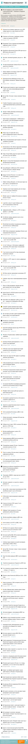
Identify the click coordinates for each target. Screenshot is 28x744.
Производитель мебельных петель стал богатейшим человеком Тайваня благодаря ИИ (14, 80)
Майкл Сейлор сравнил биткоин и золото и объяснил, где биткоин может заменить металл (14, 598)
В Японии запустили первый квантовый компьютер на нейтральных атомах (13, 349)
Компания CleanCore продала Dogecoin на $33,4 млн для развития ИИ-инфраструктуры (14, 606)
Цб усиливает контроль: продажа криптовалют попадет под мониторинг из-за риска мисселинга (14, 713)
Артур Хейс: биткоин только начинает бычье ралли (14, 96)
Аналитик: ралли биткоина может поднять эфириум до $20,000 (14, 405)
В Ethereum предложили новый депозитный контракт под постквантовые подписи (14, 370)
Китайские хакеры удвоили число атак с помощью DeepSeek (13, 217)
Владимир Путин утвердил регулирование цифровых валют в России (14, 44)
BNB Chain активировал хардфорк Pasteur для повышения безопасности (15, 231)
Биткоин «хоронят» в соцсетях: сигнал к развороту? (13, 482)
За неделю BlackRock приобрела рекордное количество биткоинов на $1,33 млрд (14, 384)
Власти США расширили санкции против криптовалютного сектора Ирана (13, 286)
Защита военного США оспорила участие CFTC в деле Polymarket (15, 583)
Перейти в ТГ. (21, 742)
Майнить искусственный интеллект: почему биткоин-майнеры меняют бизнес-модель (14, 618)
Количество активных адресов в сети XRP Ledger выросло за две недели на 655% (14, 30)
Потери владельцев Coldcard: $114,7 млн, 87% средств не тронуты (15, 65)
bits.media (12, 33)
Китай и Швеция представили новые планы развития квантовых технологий (14, 590)
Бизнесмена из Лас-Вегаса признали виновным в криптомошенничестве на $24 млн (15, 147)
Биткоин (11, 6)
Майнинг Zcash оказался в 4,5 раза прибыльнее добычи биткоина (12, 511)
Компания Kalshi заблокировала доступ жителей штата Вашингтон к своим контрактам (13, 626)
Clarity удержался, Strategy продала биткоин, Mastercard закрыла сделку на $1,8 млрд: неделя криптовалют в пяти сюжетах (14, 642)
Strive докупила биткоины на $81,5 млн (13, 412)
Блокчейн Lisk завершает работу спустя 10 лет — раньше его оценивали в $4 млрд (14, 300)
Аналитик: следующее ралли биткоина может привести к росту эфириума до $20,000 (14, 656)
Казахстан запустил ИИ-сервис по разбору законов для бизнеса (14, 356)
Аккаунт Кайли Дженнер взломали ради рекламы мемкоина (13, 126)
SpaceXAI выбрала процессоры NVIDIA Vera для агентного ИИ (14, 328)
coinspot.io (12, 26)
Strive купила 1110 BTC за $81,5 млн (12, 522)
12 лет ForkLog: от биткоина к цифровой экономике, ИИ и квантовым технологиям (13, 245)
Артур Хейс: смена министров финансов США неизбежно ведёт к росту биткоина (14, 489)
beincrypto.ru (13, 54)
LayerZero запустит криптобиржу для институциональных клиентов (12, 203)
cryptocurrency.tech (14, 61)
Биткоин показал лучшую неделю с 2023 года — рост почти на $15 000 (15, 238)
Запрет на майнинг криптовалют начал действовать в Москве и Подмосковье (13, 670)
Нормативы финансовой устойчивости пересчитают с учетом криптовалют (13, 698)
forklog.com (13, 83)
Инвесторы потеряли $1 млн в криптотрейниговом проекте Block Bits (13, 133)
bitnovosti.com (14, 136)
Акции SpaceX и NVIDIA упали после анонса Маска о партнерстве (14, 293)
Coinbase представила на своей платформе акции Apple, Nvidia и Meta (14, 542)
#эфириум (3, 23)
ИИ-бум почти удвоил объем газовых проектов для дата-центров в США (12, 528)
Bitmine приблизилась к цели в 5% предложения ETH (11, 432)
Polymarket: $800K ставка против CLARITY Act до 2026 (14, 475)
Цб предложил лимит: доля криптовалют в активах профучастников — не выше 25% (14, 705)
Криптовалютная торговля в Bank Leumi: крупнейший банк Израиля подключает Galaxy (15, 677)
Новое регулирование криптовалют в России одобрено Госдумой (14, 140)
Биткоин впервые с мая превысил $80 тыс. (14, 612)
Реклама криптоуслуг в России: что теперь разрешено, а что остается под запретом (14, 663)
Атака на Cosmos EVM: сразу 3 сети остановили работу (12, 504)
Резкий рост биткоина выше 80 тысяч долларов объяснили (12, 321)
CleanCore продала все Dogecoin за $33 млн (14, 563)
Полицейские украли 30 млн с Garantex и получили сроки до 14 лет (13, 446)
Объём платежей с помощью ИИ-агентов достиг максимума (13, 418)
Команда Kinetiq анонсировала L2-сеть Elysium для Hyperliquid (13, 342)
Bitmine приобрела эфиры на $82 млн (12, 517)
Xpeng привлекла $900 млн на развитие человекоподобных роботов (13, 439)
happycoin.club (13, 75)
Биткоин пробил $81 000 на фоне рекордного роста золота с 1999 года (15, 535)
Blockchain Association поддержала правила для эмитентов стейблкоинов (14, 224)
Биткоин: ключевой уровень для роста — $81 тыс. (14, 58)
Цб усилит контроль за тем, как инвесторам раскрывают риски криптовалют (14, 691)
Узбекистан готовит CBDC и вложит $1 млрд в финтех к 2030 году (15, 425)
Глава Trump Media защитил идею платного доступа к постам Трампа (14, 154)
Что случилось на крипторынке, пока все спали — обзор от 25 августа (15, 569)
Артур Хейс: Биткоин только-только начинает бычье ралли (14, 549)
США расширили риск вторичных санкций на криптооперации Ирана (14, 363)
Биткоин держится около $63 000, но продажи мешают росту (12, 634)
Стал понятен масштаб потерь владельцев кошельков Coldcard (14, 252)
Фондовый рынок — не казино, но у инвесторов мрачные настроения (12, 377)
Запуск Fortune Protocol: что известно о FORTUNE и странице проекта (13, 175)
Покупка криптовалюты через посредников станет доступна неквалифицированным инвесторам (14, 89)
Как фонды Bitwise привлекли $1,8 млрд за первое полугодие (14, 684)
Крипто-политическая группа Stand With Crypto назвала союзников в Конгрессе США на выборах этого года (15, 729)
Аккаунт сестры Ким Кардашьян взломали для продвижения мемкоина (15, 161)
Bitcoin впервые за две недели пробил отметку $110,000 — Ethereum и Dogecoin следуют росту (14, 11)
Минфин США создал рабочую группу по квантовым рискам (13, 391)
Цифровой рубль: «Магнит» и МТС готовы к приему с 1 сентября (14, 210)
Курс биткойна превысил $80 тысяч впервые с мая (15, 556)
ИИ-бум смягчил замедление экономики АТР (14, 273)
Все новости (4, 6)
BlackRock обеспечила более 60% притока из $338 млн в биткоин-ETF (14, 51)
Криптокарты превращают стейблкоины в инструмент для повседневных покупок (13, 119)
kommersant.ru (14, 317)
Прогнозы (17, 6)
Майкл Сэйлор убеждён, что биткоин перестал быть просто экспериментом (15, 182)
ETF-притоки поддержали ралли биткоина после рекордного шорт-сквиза (14, 460)
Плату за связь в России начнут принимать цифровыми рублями (14, 453)
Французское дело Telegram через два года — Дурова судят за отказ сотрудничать (15, 721)
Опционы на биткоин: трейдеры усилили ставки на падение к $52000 (13, 37)
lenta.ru (12, 324)
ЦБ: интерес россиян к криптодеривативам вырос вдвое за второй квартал (14, 314)
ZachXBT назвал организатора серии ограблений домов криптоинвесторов (12, 307)
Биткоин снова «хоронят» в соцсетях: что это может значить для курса (15, 649)
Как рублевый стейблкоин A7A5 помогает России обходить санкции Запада (13, 168)
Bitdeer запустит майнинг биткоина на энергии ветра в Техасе (15, 196)
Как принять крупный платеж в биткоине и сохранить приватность (14, 398)
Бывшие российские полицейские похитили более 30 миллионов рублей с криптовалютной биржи (14, 468)
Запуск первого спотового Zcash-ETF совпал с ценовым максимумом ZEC (15, 72)
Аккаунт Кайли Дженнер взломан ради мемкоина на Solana (13, 112)
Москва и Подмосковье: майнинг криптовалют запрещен (15, 335)
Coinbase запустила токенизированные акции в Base (15, 279)
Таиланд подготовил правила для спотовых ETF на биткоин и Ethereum (14, 189)
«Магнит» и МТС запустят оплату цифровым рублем (14, 259)
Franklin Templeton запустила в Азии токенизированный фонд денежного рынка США (14, 104)
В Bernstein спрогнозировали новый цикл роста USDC (13, 496)
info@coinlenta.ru (5, 737)
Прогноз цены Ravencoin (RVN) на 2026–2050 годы (15, 576)
